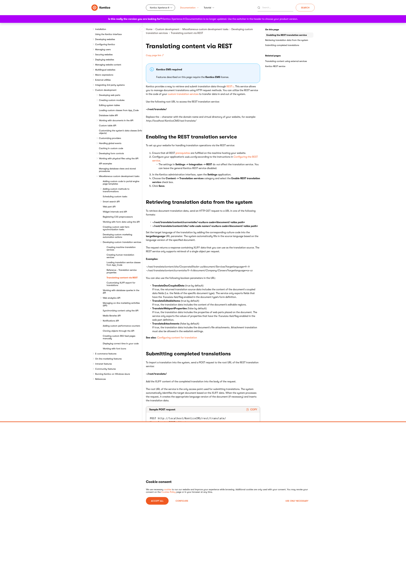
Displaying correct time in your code (121, 343)
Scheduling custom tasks (115, 196)
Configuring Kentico (105, 44)
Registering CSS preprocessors (118, 216)
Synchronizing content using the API (120, 310)
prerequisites (183, 153)
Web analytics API (111, 298)
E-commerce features (105, 353)
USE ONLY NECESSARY (296, 501)
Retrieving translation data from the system (286, 40)
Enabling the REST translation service (286, 35)
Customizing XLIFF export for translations (121, 283)
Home (149, 29)
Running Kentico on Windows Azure (112, 374)
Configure (182, 501)
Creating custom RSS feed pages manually (119, 337)
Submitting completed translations (282, 45)
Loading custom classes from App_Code (119, 110)
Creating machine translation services (121, 248)
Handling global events (110, 143)
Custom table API (107, 125)
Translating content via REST (122, 277)
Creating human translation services (120, 256)
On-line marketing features (108, 358)
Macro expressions (104, 75)
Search (305, 7)
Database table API (108, 115)
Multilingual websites (105, 69)
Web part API (109, 206)
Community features (105, 369)
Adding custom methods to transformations (116, 190)
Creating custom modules (111, 100)
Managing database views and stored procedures (117, 169)
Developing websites (105, 39)
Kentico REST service (275, 66)
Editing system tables (109, 105)
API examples (105, 163)
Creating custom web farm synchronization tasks (116, 228)
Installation (100, 29)
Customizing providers (110, 138)
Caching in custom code (111, 148)
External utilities (103, 80)
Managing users (103, 49)
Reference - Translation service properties (122, 271)
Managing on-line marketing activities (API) (121, 304)
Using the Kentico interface (108, 34)
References (100, 379)
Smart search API (111, 201)
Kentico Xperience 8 (159, 7)
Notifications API (111, 320)
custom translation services (183, 94)
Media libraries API (112, 315)
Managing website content (108, 64)
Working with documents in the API (116, 120)
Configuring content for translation (177, 337)
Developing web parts (109, 95)
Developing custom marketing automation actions (117, 235)
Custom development (105, 90)
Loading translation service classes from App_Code (124, 263)
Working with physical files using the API (118, 158)
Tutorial (207, 7)
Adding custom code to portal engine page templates (121, 182)
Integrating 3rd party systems (110, 85)
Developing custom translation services (122, 242)
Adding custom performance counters (121, 325)
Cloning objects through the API (118, 331)
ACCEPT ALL (157, 501)
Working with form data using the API (121, 222)
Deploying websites (104, 59)
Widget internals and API (115, 211)
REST (229, 86)
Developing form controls (111, 153)
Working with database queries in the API (121, 291)
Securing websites (104, 54)
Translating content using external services (286, 61)
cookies (167, 489)
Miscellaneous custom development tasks (119, 176)
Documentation (188, 7)
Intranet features (103, 364)
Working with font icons (114, 348)
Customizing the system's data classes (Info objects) (120, 131)
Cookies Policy (168, 492)
